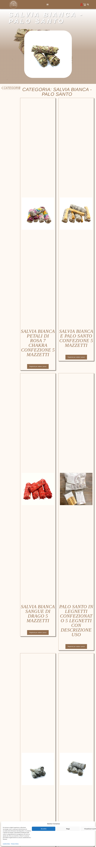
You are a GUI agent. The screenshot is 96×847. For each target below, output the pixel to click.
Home (10, 9)
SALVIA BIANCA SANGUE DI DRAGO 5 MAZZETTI (38, 613)
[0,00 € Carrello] (84, 4)
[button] (47, 4)
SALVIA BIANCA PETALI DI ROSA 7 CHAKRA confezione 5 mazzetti (38, 343)
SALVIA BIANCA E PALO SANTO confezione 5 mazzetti (76, 338)
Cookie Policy (6, 843)
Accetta (43, 829)
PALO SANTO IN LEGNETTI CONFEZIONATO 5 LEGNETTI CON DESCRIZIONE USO (76, 620)
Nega (68, 829)
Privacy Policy (15, 843)
